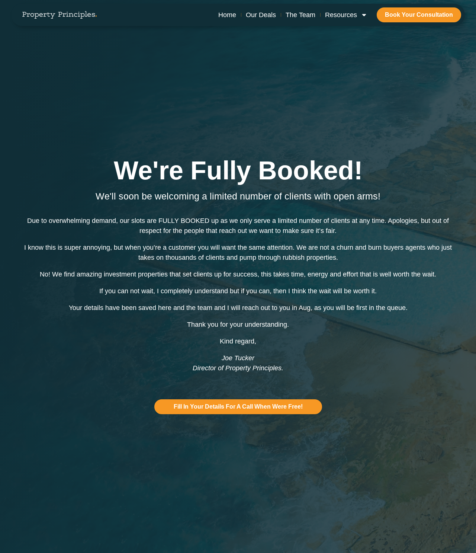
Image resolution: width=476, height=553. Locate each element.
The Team (300, 15)
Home (227, 15)
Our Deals (261, 15)
